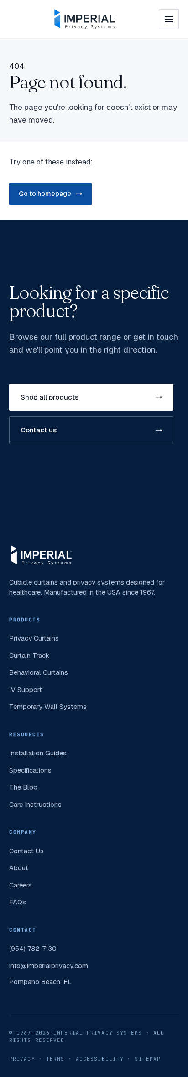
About (18, 867)
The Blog (23, 787)
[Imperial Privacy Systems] (84, 19)
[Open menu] (169, 19)
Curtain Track (29, 655)
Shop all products (49, 397)
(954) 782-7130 (33, 948)
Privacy (22, 1059)
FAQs (17, 902)
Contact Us (26, 850)
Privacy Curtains (34, 638)
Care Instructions (35, 804)
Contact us (39, 430)
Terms (55, 1059)
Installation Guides (38, 753)
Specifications (30, 770)
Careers (20, 885)
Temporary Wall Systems (48, 706)
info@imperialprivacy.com (48, 965)
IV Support (25, 689)
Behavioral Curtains (38, 672)
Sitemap (148, 1059)
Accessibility (100, 1059)
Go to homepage (45, 194)
